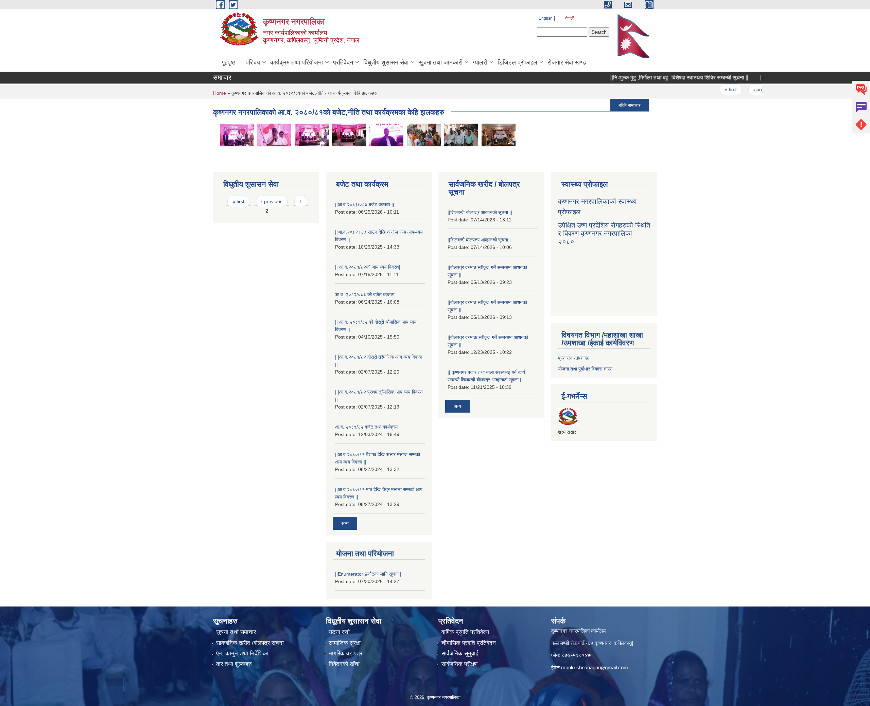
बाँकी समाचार (611, 105)
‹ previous (745, 89)
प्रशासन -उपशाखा (573, 358)
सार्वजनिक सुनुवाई (459, 653)
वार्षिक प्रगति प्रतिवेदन (465, 632)
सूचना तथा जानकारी (441, 62)
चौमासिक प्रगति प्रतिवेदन (468, 643)
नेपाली (569, 18)
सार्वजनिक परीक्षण (459, 664)
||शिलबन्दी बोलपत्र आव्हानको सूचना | (479, 239)
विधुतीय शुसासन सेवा (385, 62)
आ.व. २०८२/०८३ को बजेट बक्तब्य (365, 294)
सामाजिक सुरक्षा (345, 643)
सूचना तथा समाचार (236, 632)
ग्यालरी (480, 62)
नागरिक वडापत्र (345, 653)
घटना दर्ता (339, 632)
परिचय (253, 62)
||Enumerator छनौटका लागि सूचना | (368, 574)
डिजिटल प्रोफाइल (517, 62)
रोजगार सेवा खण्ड (566, 62)
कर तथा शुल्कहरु (234, 664)
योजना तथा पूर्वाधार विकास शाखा (585, 369)
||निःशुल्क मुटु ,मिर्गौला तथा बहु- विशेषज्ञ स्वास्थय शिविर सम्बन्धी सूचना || (660, 77)
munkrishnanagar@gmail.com (594, 667)
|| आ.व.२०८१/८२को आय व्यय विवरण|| (368, 267)
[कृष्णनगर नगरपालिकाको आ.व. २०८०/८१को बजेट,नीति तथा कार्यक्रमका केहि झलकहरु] (237, 134)
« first (712, 89)
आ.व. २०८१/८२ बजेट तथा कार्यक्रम (366, 427)
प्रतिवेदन (343, 62)
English (546, 18)
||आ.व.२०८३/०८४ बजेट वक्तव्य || (364, 204)
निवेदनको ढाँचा (344, 664)
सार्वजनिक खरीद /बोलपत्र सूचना (250, 643)
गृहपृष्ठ (229, 62)
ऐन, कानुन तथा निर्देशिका (242, 653)
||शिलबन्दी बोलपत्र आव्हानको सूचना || (480, 212)
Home (219, 93)
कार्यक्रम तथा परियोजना (296, 62)
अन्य (345, 523)
